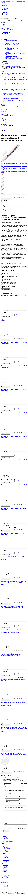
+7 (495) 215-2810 (5, 111)
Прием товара (6, 848)
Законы (5, 870)
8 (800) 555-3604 (5, 114)
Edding (5, 210)
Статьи (5, 871)
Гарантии (5, 9)
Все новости (4, 85)
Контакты (5, 14)
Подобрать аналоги (5, 289)
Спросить (6, 830)
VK (4, 130)
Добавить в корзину (5, 198)
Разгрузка (5, 847)
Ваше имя (21, 796)
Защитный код (21, 828)
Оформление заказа (8, 858)
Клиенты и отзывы (8, 841)
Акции (5, 12)
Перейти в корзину (20, 197)
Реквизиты (6, 838)
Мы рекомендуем (7, 293)
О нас (4, 13)
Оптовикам (6, 10)
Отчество (20, 793)
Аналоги (5, 291)
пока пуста (3, 36)
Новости (3, 71)
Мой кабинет (6, 33)
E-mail (20, 803)
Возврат (5, 868)
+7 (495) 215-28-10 (20, 781)
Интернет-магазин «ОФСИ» (8, 893)
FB (4, 131)
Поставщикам (6, 861)
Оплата (5, 5)
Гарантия (5, 867)
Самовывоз (6, 8)
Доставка (5, 6)
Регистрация (6, 32)
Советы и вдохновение (6, 87)
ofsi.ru (4, 119)
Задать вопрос (6, 15)
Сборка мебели (7, 850)
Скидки (5, 856)
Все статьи (3, 104)
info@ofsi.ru (6, 122)
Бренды (5, 866)
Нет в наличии (19, 650)
